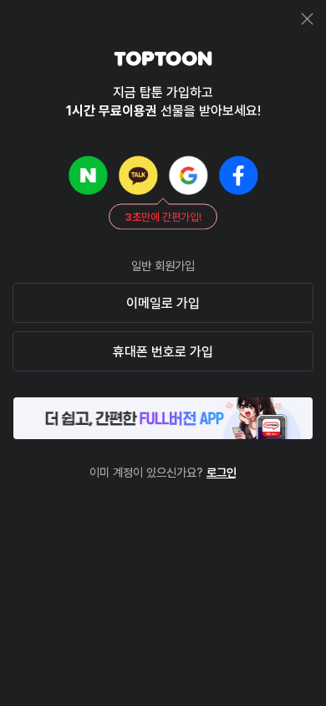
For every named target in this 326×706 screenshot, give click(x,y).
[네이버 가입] (88, 175)
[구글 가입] (188, 175)
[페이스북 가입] (238, 175)
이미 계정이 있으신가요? (163, 472)
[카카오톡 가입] (138, 175)
